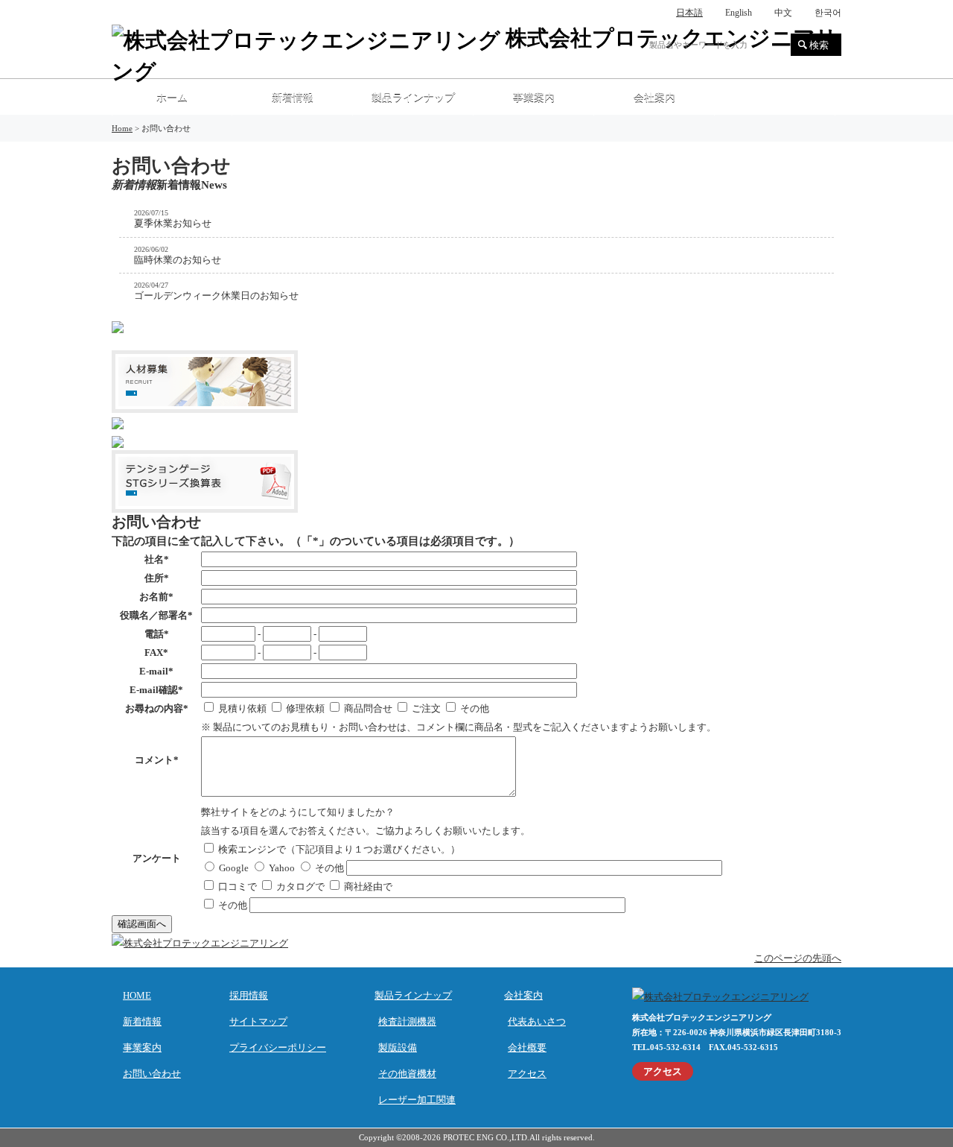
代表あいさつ (537, 1021)
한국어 (828, 12)
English (738, 12)
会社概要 (527, 1047)
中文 (783, 12)
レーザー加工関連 (417, 1099)
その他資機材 (407, 1073)
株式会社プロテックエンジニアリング (475, 54)
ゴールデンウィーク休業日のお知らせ (216, 291)
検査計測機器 (407, 1021)
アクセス (527, 1073)
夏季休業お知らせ (172, 219)
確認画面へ (142, 923)
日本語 (689, 12)
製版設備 (397, 1047)
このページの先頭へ (797, 958)
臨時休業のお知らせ (177, 255)
